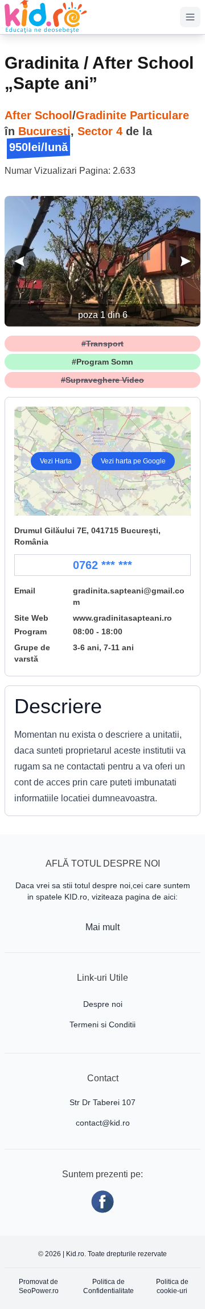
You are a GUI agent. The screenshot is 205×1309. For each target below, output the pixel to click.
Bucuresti (44, 131)
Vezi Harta (56, 461)
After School (38, 115)
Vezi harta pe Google (133, 461)
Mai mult (102, 927)
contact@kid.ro (103, 1122)
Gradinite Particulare (132, 115)
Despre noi (102, 1004)
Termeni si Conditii (102, 1024)
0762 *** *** (102, 565)
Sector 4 (99, 131)
